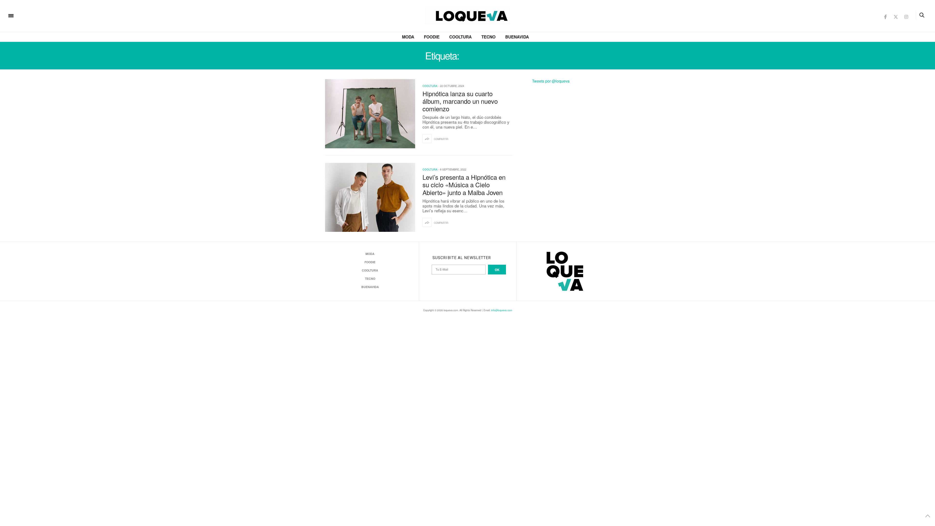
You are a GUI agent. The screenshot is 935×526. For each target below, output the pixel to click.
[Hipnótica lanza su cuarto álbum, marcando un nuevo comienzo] (370, 113)
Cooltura (460, 37)
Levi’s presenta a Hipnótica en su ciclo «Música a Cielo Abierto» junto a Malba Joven (463, 184)
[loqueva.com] (42, 15)
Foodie (431, 37)
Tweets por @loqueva (551, 81)
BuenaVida (517, 37)
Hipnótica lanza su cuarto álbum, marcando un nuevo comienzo (460, 101)
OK (497, 269)
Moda (408, 37)
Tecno (488, 37)
